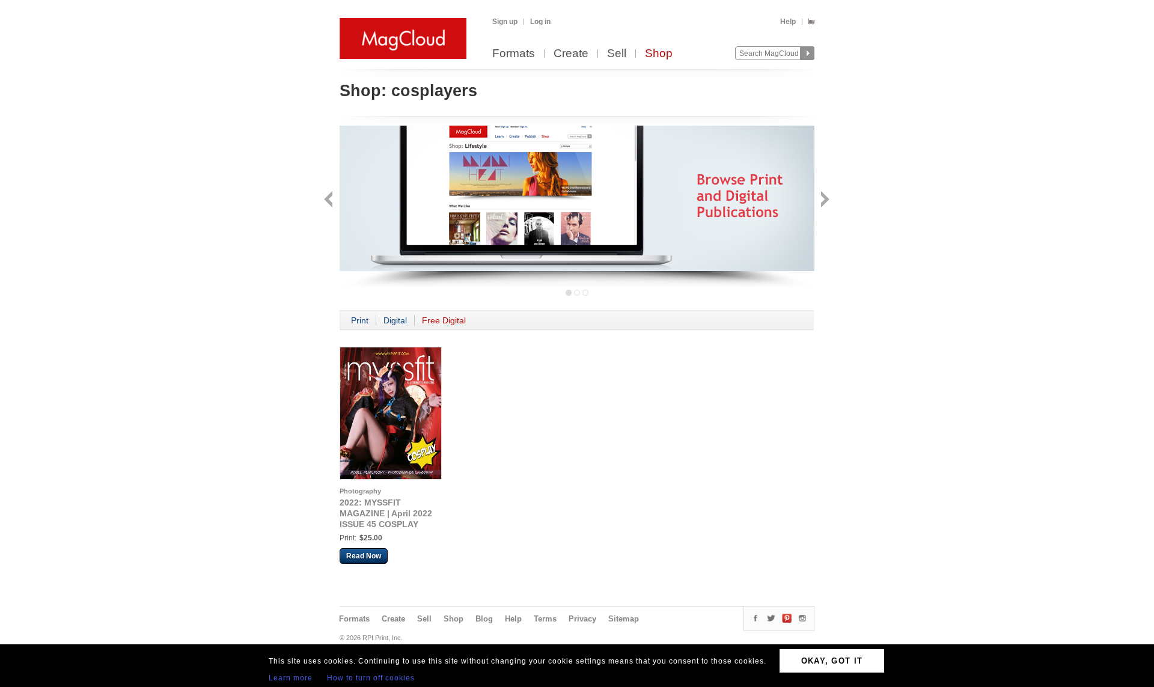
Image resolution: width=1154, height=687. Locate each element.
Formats (513, 54)
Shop (659, 54)
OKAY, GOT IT (832, 660)
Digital (395, 320)
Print (359, 320)
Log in (540, 21)
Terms (545, 618)
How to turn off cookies (371, 678)
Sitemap (623, 618)
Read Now (363, 556)
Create (571, 54)
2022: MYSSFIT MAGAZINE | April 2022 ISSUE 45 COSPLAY (386, 513)
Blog (484, 618)
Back (329, 200)
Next (823, 200)
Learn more (291, 678)
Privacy (582, 618)
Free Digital (444, 320)
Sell (616, 54)
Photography (360, 491)
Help (788, 21)
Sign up (504, 21)
